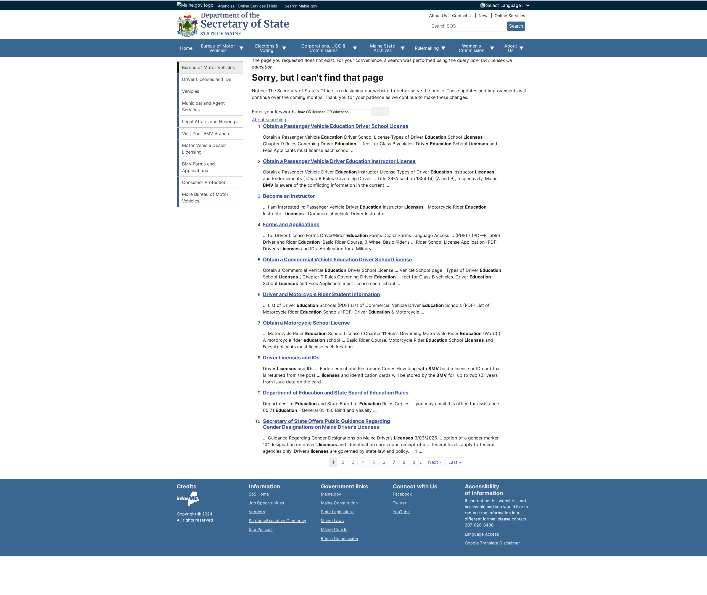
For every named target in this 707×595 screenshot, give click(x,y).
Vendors (257, 511)
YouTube (401, 511)
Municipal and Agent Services (203, 106)
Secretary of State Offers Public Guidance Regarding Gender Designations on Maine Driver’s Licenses (326, 424)
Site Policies (261, 529)
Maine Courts (334, 529)
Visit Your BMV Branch (205, 133)
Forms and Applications (291, 224)
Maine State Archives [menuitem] (379, 50)
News (484, 15)
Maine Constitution (339, 503)
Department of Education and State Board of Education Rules (335, 393)
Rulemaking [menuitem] (425, 51)
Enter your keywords (274, 111)
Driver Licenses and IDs (206, 79)
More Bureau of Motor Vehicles (205, 197)
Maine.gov (331, 494)
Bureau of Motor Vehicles (208, 67)
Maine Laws (332, 520)
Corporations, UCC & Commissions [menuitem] (319, 50)
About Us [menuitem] (509, 50)
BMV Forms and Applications (198, 167)
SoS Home (259, 494)
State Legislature (337, 511)
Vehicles (190, 91)
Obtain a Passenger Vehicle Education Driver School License (335, 126)
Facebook (402, 494)
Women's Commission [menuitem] (468, 50)
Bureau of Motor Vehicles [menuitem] (215, 50)
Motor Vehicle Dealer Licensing (204, 149)
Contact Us (463, 15)
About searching (269, 119)
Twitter (400, 503)
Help (273, 6)
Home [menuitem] (186, 48)
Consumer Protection (204, 182)
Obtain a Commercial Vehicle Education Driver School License (337, 259)
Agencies (226, 6)
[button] (508, 5)
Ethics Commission (339, 538)
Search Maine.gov (301, 6)
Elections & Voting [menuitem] (264, 50)
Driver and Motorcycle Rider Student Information (321, 294)
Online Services (252, 6)
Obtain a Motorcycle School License (306, 323)
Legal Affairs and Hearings (210, 121)
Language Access (482, 534)
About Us (438, 15)
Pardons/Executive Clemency (277, 520)
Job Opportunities (266, 503)
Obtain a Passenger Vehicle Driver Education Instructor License (339, 161)
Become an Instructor (289, 196)
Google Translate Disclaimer (492, 543)
